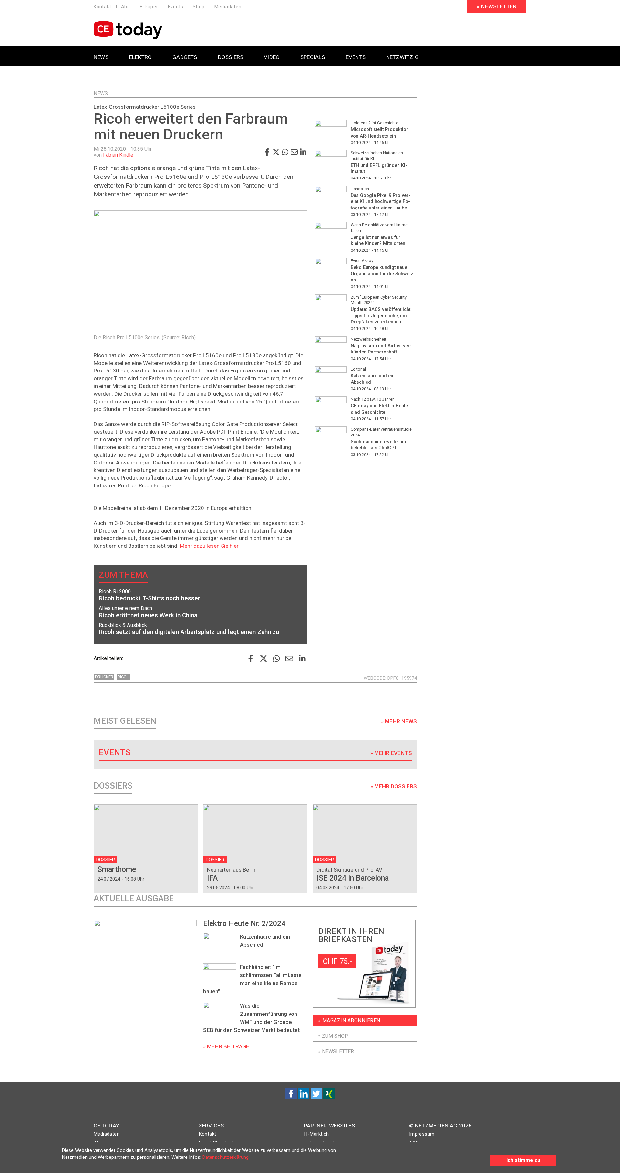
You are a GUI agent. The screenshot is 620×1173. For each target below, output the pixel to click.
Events (175, 6)
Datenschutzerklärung (225, 1157)
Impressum (422, 1134)
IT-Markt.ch (316, 1134)
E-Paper (149, 6)
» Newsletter (497, 6)
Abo (125, 6)
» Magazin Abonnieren (349, 1020)
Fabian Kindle (118, 155)
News (101, 93)
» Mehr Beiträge (226, 1046)
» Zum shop (333, 1036)
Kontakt (102, 6)
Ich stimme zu (523, 1160)
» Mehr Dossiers (393, 786)
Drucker (104, 676)
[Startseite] (144, 30)
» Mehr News (399, 721)
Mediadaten (228, 6)
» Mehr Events (391, 753)
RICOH (123, 676)
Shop (198, 6)
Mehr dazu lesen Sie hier (209, 546)
